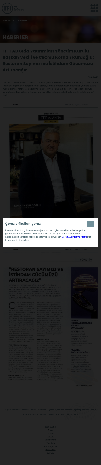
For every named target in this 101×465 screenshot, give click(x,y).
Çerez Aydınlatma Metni (74, 236)
